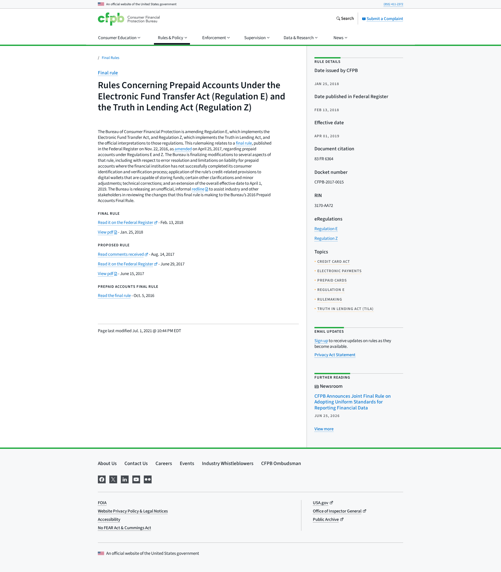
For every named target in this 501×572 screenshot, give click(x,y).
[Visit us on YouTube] (136, 479)
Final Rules (110, 57)
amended (183, 149)
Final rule (108, 72)
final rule (244, 143)
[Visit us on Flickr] (148, 479)
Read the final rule (114, 296)
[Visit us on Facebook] (102, 479)
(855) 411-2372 (393, 4)
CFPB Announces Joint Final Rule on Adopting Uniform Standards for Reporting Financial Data (352, 402)
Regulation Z (326, 238)
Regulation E (326, 229)
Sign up (321, 341)
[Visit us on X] (113, 479)
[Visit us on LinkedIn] (125, 479)
